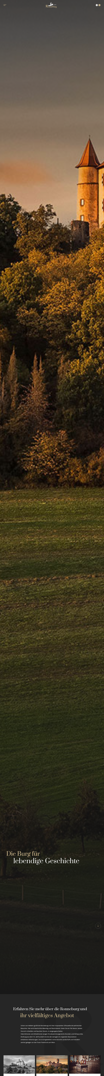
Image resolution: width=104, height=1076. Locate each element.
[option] (99, 5)
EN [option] (99, 5)
